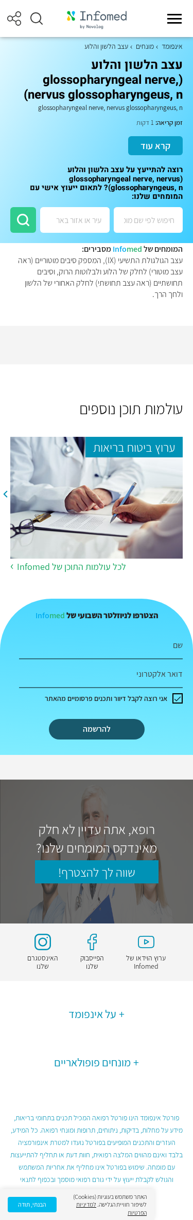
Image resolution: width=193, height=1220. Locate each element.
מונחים (145, 46)
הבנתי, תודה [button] (32, 1204)
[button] (36, 18)
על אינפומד (92, 1014)
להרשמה (97, 729)
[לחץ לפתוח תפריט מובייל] (174, 18)
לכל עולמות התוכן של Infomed (71, 566)
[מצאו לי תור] (23, 220)
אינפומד (172, 46)
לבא (5, 494)
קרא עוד (155, 146)
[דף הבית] (97, 18)
